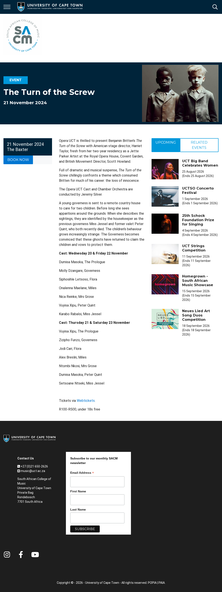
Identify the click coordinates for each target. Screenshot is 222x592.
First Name (78, 491)
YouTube (35, 554)
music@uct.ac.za (33, 471)
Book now (18, 160)
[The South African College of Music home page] (22, 35)
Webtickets (86, 401)
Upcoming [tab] (165, 142)
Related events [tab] (199, 145)
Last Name (78, 509)
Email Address (82, 473)
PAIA (161, 582)
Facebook (21, 554)
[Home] (29, 438)
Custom (7, 554)
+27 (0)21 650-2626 (34, 466)
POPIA (152, 582)
